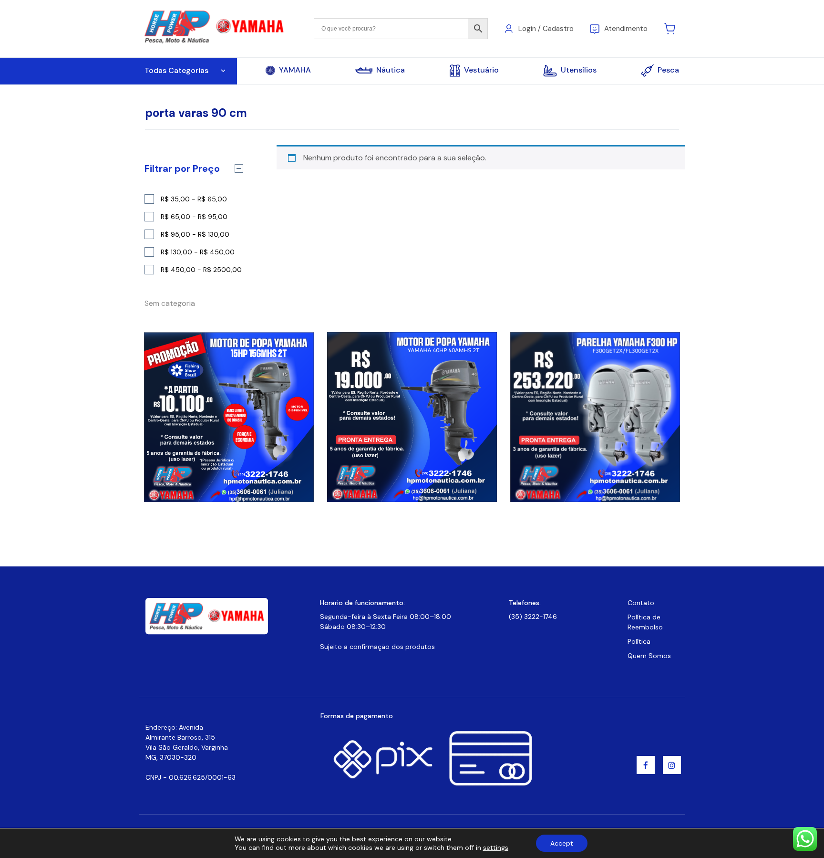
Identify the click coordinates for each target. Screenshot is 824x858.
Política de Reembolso (645, 622)
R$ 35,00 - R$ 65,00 (194, 199)
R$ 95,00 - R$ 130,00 (195, 234)
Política (639, 641)
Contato (641, 602)
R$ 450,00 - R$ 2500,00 (201, 269)
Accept (561, 843)
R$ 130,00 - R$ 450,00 (198, 252)
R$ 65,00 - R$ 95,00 (194, 216)
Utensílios (579, 70)
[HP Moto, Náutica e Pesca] (215, 28)
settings (495, 847)
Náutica (390, 70)
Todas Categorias (176, 70)
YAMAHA (295, 70)
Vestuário (481, 70)
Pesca (668, 70)
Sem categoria (169, 303)
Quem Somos (649, 655)
